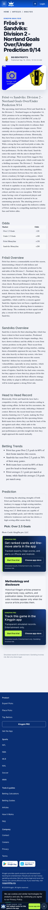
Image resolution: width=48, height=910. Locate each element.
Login (42, 4)
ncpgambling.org (9, 883)
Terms (4, 856)
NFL (4, 745)
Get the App (7, 731)
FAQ (4, 821)
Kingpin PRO (24, 724)
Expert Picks (7, 703)
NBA (4, 752)
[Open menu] (4, 4)
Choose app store (33, 560)
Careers (5, 842)
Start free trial (13, 560)
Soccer (5, 773)
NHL (4, 766)
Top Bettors (7, 717)
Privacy (5, 849)
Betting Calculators (10, 793)
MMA (4, 779)
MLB (4, 759)
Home (6, 12)
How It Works (8, 814)
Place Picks (7, 710)
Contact (5, 835)
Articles (16, 12)
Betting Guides (8, 800)
